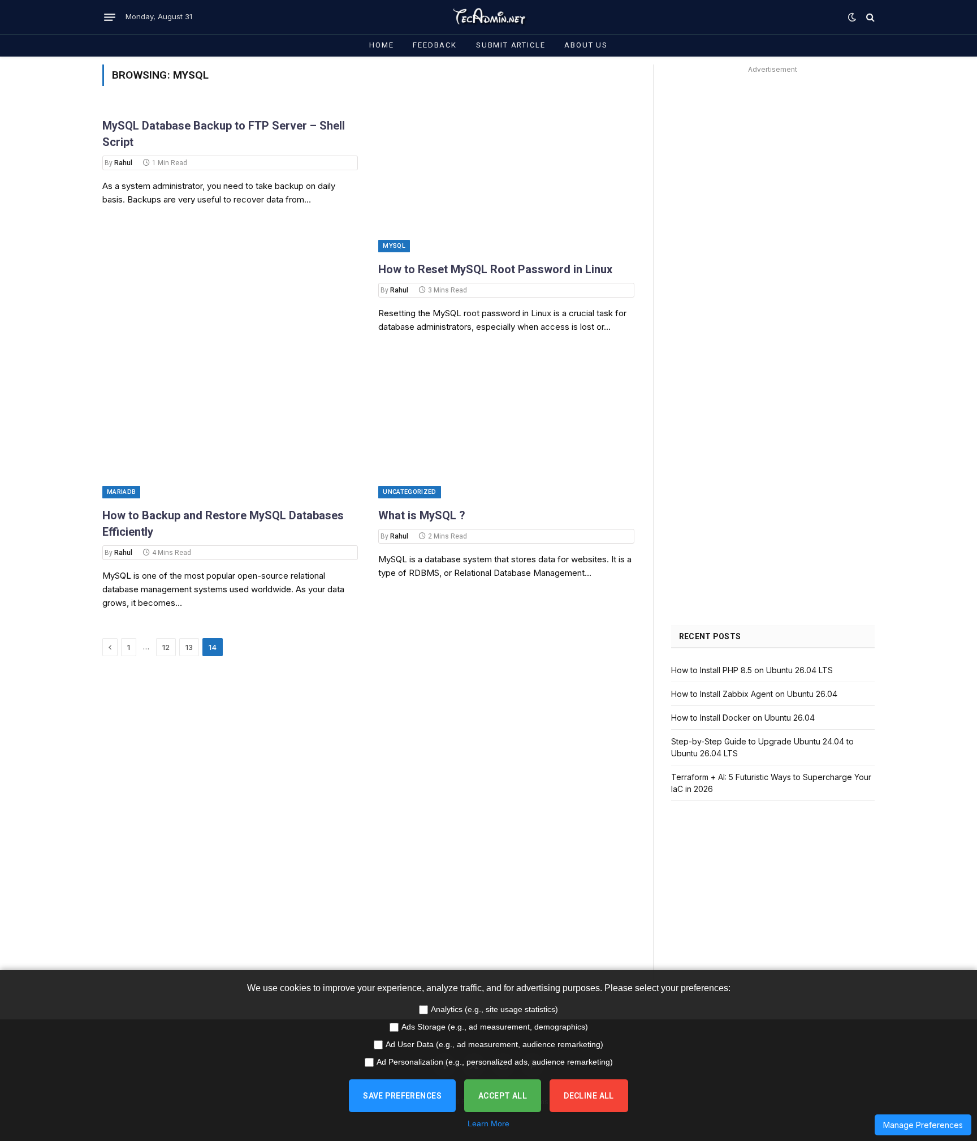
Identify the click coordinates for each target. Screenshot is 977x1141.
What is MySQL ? (421, 515)
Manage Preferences (923, 1125)
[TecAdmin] (488, 17)
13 (189, 647)
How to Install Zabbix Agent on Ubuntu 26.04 (754, 694)
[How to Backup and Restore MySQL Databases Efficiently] (230, 426)
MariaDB (121, 492)
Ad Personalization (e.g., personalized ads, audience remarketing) (495, 1061)
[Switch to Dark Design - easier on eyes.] (852, 16)
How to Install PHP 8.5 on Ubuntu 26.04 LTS (752, 670)
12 (166, 647)
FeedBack (435, 45)
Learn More (488, 1123)
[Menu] (109, 17)
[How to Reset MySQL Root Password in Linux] (506, 180)
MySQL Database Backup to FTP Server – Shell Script (223, 134)
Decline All (589, 1095)
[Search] (869, 17)
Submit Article (510, 45)
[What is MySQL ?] (506, 426)
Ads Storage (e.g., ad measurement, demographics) (494, 1026)
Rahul (123, 163)
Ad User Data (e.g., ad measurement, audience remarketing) (494, 1044)
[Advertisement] (773, 156)
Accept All (502, 1095)
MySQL (394, 245)
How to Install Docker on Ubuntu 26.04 (743, 717)
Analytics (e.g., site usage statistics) (494, 1009)
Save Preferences (402, 1095)
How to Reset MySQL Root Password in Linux (495, 269)
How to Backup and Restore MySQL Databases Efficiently (223, 524)
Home (381, 45)
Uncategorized (409, 492)
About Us (586, 45)
